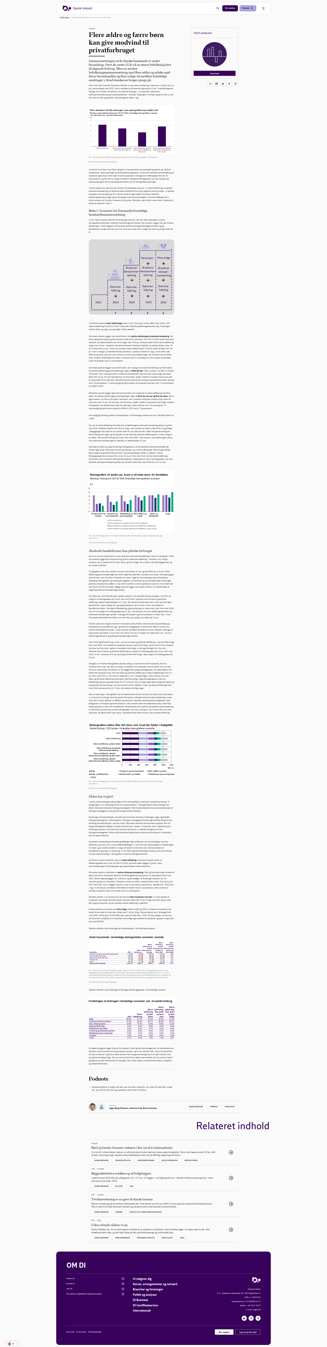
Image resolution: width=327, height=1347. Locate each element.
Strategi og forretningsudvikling (145, 1212)
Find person (81, 1332)
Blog (99, 1220)
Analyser (92, 29)
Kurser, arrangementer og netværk (155, 1284)
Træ (131, 1186)
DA (13, 1344)
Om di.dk (70, 1332)
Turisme (118, 1212)
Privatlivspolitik (94, 1332)
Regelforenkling (170, 1160)
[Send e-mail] (216, 83)
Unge (182, 1238)
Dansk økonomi (196, 1107)
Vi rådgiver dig (142, 1279)
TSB (93, 1169)
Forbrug (214, 1107)
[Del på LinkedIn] (222, 83)
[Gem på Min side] (210, 83)
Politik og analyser (145, 1295)
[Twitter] (258, 1318)
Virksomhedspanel (146, 1160)
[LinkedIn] (244, 1318)
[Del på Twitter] (235, 83)
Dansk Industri (64, 17)
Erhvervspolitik (123, 1160)
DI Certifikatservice (145, 1305)
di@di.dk (257, 1309)
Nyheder (101, 1169)
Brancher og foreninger (148, 1289)
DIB (92, 1195)
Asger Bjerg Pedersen (118, 1108)
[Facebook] (251, 1318)
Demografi (230, 1107)
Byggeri (119, 1186)
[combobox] (13, 1343)
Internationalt (142, 1311)
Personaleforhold (146, 1238)
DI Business (140, 1300)
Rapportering (191, 1160)
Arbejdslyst (167, 1238)
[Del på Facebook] (229, 83)
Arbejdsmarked (122, 1238)
